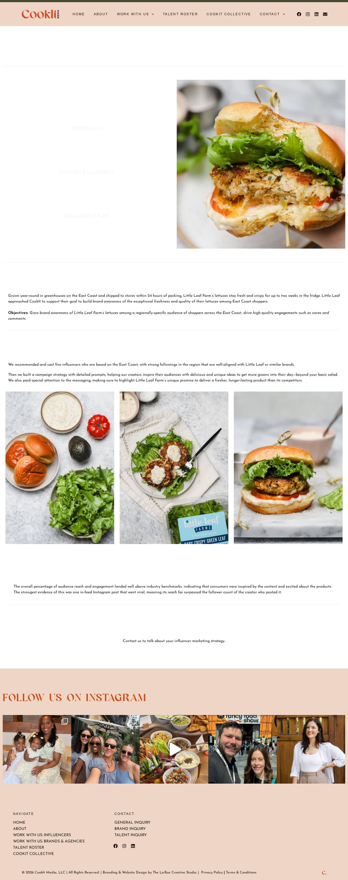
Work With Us (133, 14)
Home (79, 14)
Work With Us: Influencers (42, 835)
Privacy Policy (212, 872)
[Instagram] (307, 14)
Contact (270, 14)
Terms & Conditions (241, 872)
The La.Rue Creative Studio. (175, 872)
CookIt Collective (229, 14)
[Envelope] (325, 14)
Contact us (132, 641)
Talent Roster (180, 14)
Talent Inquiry (130, 835)
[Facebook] (299, 14)
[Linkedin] (316, 14)
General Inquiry (132, 823)
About (101, 14)
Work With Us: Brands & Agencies (49, 841)
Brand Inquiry (130, 829)
